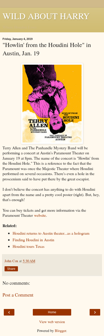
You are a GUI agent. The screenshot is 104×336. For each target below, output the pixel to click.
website (40, 215)
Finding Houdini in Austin (33, 239)
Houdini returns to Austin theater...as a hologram (51, 233)
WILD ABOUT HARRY (46, 16)
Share (11, 269)
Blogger (60, 330)
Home (52, 312)
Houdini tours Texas (28, 246)
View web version (52, 321)
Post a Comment (18, 295)
